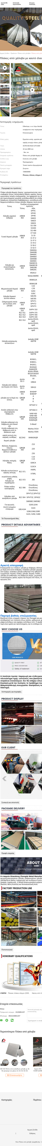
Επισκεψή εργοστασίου (17, 3)
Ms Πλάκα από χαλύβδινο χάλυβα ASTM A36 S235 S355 (14, 1070)
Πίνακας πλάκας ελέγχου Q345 (18, 993)
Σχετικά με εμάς (4, 3)
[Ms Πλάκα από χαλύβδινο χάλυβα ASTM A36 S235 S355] (14, 1051)
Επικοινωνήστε (16, 1075)
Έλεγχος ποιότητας (32, 3)
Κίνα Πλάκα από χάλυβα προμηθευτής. (28, 1142)
